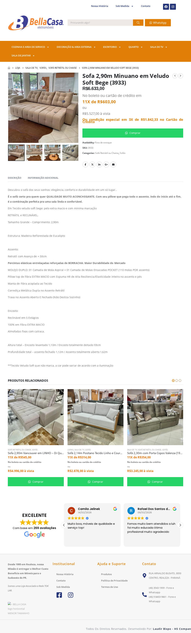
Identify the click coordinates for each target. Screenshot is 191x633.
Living (70, 449)
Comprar (134, 133)
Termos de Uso (109, 587)
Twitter (92, 164)
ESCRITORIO (110, 47)
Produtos (106, 574)
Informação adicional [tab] (43, 177)
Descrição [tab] (14, 177)
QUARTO (134, 47)
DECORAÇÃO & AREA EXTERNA (74, 47)
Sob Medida (122, 6)
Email (113, 164)
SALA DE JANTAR (21, 55)
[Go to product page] (36, 417)
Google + (106, 164)
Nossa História (99, 6)
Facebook (85, 164)
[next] (180, 75)
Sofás (123, 153)
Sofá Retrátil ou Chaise (107, 153)
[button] (13, 107)
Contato (145, 6)
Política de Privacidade (114, 580)
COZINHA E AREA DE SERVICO (28, 47)
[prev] (175, 75)
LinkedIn (99, 164)
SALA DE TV (156, 47)
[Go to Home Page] (9, 68)
